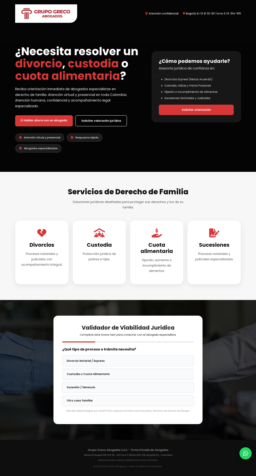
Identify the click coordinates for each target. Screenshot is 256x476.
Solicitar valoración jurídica (101, 121)
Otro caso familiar (80, 401)
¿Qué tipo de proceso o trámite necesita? (99, 349)
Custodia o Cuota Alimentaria (88, 374)
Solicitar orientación (196, 110)
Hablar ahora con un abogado (45, 120)
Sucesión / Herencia (81, 387)
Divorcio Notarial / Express (86, 361)
